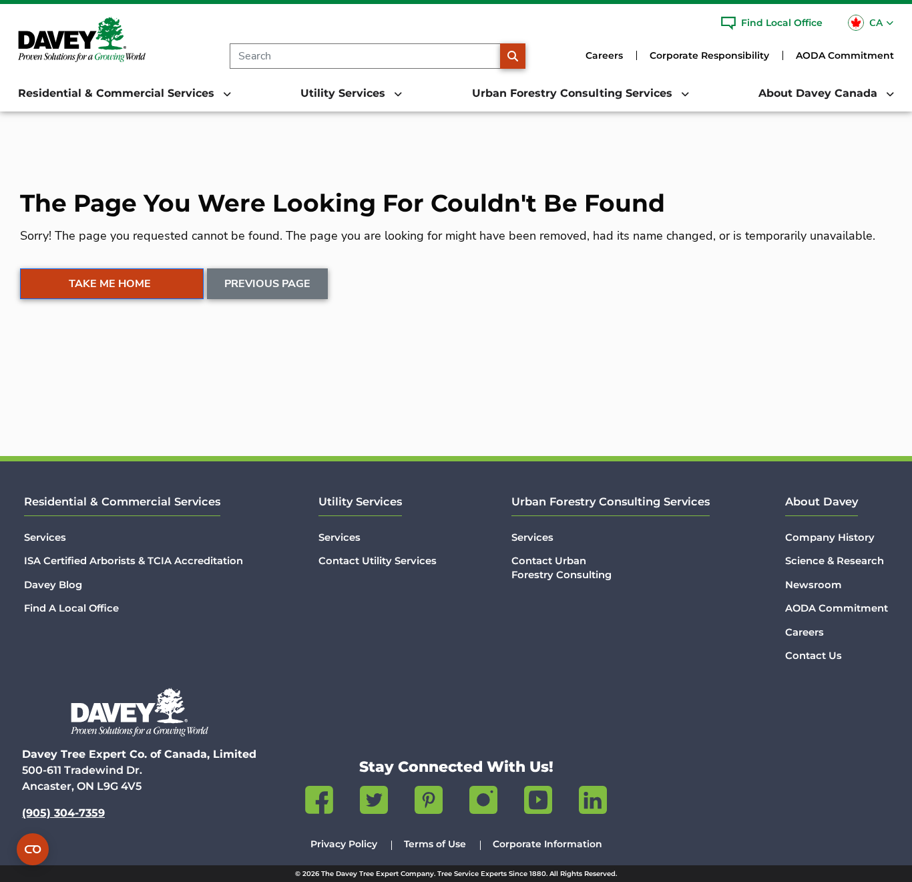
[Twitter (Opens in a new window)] (374, 802)
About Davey (821, 501)
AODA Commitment (845, 55)
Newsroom (813, 585)
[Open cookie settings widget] (33, 849)
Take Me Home (110, 283)
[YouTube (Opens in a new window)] (538, 802)
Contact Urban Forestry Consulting (561, 568)
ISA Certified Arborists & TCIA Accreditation (133, 561)
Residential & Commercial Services (122, 501)
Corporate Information (547, 844)
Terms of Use (435, 844)
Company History (830, 537)
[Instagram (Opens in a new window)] (483, 802)
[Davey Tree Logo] (139, 712)
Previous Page (267, 283)
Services (45, 537)
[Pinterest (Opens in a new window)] (429, 802)
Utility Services (360, 501)
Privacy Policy (343, 844)
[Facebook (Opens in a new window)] (319, 802)
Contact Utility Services (377, 561)
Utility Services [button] (344, 93)
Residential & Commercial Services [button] (118, 93)
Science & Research (834, 561)
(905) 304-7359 (63, 813)
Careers (604, 55)
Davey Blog (53, 585)
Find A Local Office (71, 608)
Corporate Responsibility (709, 55)
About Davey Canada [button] (819, 93)
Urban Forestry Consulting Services (610, 501)
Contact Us (813, 656)
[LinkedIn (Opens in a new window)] (593, 802)
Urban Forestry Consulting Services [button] (574, 93)
